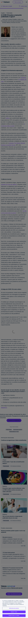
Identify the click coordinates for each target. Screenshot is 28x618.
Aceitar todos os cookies (14, 615)
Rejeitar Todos (14, 611)
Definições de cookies (14, 608)
